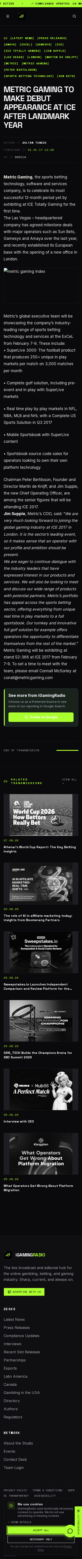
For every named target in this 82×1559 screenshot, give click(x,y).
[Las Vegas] (14, 57)
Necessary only (41, 1539)
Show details (21, 1522)
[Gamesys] (43, 44)
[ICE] (59, 44)
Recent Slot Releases (22, 1352)
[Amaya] (10, 44)
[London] (34, 57)
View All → (69, 781)
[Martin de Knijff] (61, 57)
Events (9, 1451)
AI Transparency (16, 1496)
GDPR (71, 1490)
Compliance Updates (21, 1335)
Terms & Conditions (47, 1490)
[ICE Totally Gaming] (22, 51)
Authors (11, 1409)
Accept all (41, 1530)
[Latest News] (22, 38)
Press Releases (17, 1327)
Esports (10, 1368)
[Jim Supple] (55, 51)
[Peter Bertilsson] (20, 70)
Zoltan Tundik (34, 143)
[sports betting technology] (29, 76)
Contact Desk (15, 1459)
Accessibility (45, 1496)
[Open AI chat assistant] (70, 1531)
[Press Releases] (52, 38)
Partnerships (15, 1360)
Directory (12, 1400)
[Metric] (11, 63)
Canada (10, 1384)
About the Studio (18, 1443)
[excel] (25, 44)
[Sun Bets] (66, 76)
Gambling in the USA (22, 1392)
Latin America (15, 1376)
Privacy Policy (15, 1490)
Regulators (13, 1417)
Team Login (14, 1467)
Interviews (12, 1344)
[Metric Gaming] (35, 63)
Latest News (14, 1319)
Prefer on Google (44, 717)
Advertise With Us (27, 1292)
